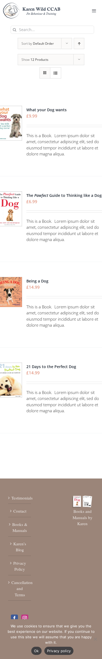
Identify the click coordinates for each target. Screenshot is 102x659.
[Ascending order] (79, 43)
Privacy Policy (19, 566)
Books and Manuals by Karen (82, 517)
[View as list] (55, 73)
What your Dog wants (46, 109)
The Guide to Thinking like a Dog (64, 195)
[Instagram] (24, 618)
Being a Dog (37, 281)
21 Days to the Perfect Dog (51, 366)
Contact (19, 511)
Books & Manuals (19, 527)
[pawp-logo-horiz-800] (32, 5)
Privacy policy (59, 651)
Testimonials (19, 498)
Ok (36, 651)
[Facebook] (14, 618)
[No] (95, 639)
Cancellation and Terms (19, 588)
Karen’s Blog (19, 547)
